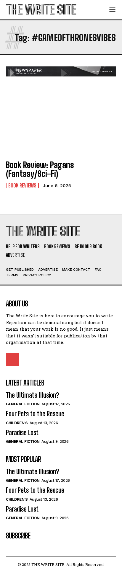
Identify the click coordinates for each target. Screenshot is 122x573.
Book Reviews (22, 185)
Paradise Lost (22, 433)
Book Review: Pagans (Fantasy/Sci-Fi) (40, 169)
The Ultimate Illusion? (32, 395)
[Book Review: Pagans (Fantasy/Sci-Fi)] (61, 121)
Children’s (17, 423)
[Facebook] (12, 359)
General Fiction (23, 404)
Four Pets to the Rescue (35, 414)
